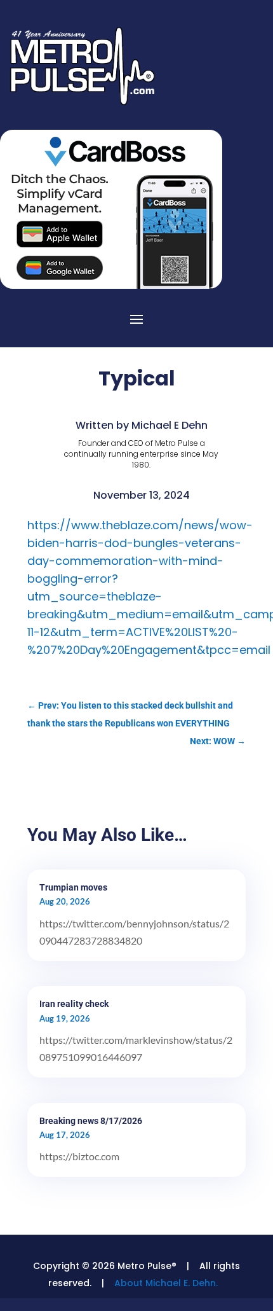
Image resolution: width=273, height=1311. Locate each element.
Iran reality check (74, 1004)
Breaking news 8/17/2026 (90, 1121)
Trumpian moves (73, 887)
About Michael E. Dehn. (166, 1283)
